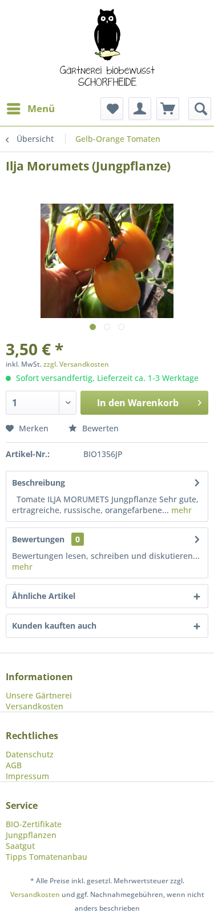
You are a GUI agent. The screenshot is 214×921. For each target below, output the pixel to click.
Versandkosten (34, 706)
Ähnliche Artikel (43, 595)
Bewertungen (38, 539)
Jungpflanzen (31, 834)
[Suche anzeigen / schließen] (199, 108)
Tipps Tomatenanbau (46, 856)
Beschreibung (38, 482)
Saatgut (20, 845)
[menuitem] (30, 108)
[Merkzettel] (111, 108)
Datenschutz (30, 754)
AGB (14, 765)
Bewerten (99, 428)
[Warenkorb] (167, 108)
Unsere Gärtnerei (39, 695)
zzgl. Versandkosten (76, 364)
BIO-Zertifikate (34, 824)
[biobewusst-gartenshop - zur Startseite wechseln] (107, 49)
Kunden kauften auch (54, 625)
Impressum (27, 776)
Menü (41, 108)
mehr (180, 510)
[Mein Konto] (139, 108)
